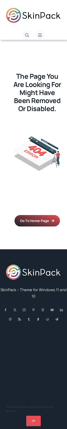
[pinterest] (33, 310)
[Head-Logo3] (33, 266)
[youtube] (52, 310)
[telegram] (56, 319)
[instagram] (24, 310)
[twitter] (15, 310)
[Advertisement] (33, 367)
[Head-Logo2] (33, 9)
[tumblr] (29, 319)
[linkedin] (61, 310)
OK (33, 420)
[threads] (43, 310)
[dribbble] (10, 319)
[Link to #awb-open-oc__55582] (27, 35)
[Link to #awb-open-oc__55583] (40, 35)
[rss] (19, 319)
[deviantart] (38, 319)
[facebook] (5, 310)
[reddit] (47, 319)
